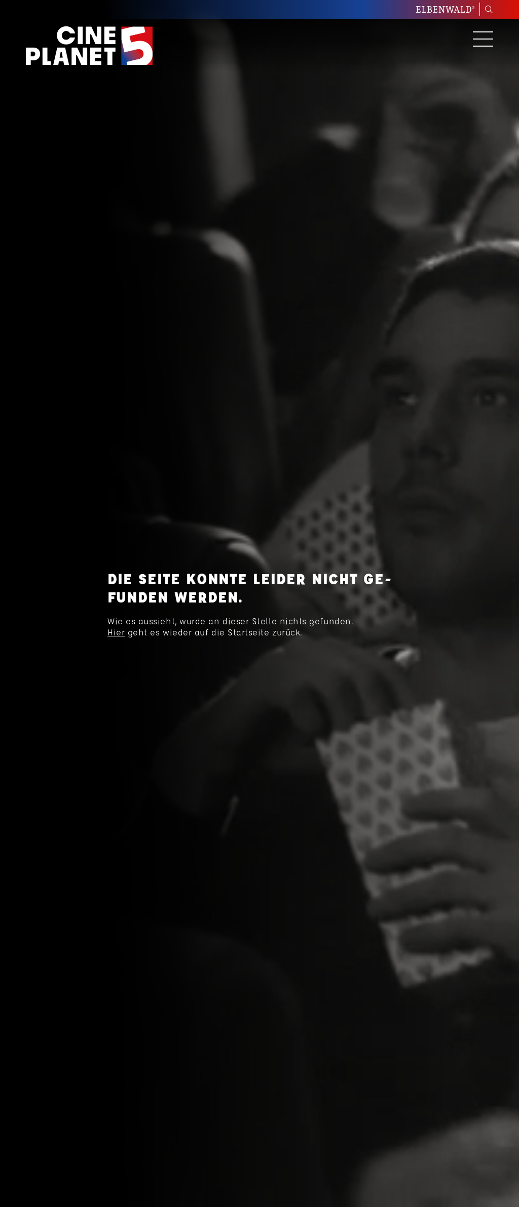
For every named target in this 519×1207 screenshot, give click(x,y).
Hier (116, 632)
